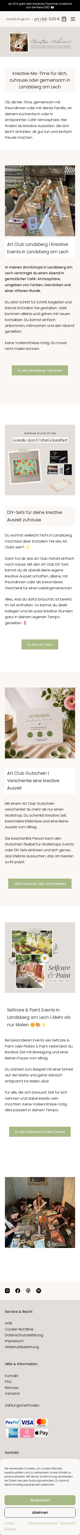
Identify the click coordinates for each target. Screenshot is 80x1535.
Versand (12, 1393)
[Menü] (73, 19)
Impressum (68, 1523)
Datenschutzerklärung (43, 1523)
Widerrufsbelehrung (22, 1347)
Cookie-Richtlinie (19, 1329)
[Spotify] (38, 1290)
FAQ (8, 1381)
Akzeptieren (40, 1500)
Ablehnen (40, 1512)
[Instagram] (7, 1290)
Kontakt (11, 1375)
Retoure (11, 1387)
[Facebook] (17, 1290)
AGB (8, 1323)
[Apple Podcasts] (28, 1290)
